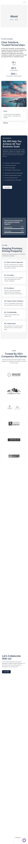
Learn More (7, 187)
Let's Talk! (6, 671)
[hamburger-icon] (24, 2)
